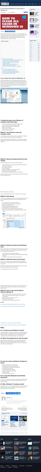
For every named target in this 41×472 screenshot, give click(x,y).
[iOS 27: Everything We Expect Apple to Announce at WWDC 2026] (2, 457)
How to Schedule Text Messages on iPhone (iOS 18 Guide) (8, 443)
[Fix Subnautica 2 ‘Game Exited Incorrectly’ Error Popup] (30, 443)
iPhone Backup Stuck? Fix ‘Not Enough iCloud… (9, 452)
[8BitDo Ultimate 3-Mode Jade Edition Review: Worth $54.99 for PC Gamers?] (32, 32)
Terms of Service (29, 465)
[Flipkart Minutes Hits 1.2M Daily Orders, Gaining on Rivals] (32, 19)
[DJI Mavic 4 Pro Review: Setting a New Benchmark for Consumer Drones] (16, 458)
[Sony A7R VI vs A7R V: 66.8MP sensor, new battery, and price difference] (32, 13)
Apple (16, 3)
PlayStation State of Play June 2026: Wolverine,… (36, 453)
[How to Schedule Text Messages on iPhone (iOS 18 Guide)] (2, 443)
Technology (12, 3)
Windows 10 (8, 386)
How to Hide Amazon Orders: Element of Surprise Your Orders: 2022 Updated (7, 409)
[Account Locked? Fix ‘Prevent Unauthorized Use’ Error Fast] (5, 418)
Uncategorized (13, 420)
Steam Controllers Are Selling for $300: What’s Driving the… (23, 443)
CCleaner (4, 125)
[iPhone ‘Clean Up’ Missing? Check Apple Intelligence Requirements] (2, 448)
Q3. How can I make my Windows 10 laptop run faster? (10, 71)
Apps (30, 60)
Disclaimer (9, 467)
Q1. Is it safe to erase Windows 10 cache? (9, 69)
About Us (2, 465)
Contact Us (7, 465)
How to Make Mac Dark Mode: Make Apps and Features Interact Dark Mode (12, 304)
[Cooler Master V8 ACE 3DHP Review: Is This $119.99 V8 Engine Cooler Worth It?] (32, 26)
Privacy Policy (21, 465)
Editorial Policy (3, 467)
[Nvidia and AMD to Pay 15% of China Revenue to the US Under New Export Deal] (23, 418)
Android (29, 3)
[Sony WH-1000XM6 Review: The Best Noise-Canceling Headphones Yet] (16, 453)
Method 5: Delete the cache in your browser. (9, 65)
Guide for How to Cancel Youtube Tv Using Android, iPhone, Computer (22, 409)
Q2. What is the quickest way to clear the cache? (10, 70)
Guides (26, 3)
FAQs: (3, 68)
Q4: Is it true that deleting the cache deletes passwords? (11, 72)
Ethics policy (15, 467)
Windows (32, 3)
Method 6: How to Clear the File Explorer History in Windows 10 (12, 66)
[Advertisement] (12, 49)
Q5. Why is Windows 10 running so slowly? (9, 73)
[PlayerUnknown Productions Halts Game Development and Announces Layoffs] (30, 448)
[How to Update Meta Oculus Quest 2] (16, 448)
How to (22, 3)
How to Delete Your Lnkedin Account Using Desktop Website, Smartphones (12, 306)
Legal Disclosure (14, 465)
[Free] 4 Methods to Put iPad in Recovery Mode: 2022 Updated (10, 322)
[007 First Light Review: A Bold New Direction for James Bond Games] (30, 458)
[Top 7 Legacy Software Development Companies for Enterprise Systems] (14, 418)
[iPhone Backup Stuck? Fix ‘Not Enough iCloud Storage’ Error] (2, 453)
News (36, 3)
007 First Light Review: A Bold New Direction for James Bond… (36, 458)
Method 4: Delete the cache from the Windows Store (10, 64)
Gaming (19, 3)
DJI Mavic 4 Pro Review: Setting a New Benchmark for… (22, 458)
